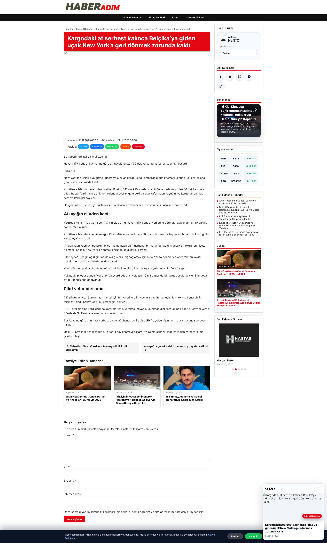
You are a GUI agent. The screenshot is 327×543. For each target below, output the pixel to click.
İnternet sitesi (72, 494)
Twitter (83, 146)
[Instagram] (240, 77)
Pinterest (138, 146)
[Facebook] (220, 77)
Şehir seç (226, 46)
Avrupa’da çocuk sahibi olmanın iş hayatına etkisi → (176, 348)
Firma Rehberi (157, 17)
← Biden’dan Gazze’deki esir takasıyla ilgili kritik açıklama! (97, 348)
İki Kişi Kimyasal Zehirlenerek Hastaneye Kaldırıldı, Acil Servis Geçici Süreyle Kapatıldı (239, 210)
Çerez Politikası (195, 17)
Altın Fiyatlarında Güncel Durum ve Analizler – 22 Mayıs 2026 (237, 202)
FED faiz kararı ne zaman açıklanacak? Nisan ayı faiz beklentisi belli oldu (239, 233)
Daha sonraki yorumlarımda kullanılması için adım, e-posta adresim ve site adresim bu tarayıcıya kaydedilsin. (134, 512)
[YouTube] (249, 77)
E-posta (70, 480)
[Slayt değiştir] (233, 369)
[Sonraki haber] (255, 109)
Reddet (235, 536)
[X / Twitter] (230, 77)
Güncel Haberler (132, 17)
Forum (175, 17)
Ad (67, 467)
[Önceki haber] (248, 109)
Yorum (69, 435)
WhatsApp (112, 146)
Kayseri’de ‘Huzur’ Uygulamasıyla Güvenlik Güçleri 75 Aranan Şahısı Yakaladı (237, 225)
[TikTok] (220, 86)
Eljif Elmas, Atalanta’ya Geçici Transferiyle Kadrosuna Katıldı (235, 217)
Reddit (125, 146)
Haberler (68, 29)
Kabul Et (254, 536)
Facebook (97, 146)
